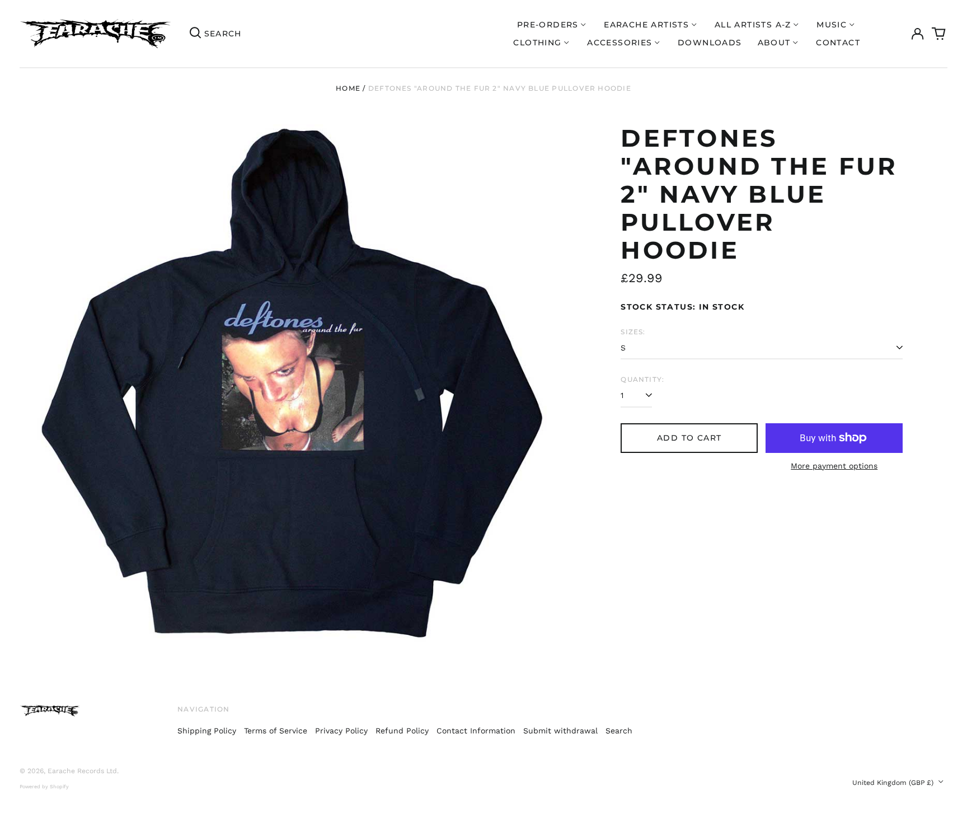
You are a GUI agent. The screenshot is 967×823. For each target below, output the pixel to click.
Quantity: (642, 379)
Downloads (710, 43)
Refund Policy (402, 730)
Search (618, 730)
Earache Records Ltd (82, 771)
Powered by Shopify (44, 786)
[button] (939, 34)
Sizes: (633, 332)
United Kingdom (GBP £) (894, 783)
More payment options (834, 465)
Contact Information (475, 730)
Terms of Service (275, 730)
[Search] (195, 34)
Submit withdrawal (560, 730)
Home (348, 88)
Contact (838, 43)
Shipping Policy (206, 730)
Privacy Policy (341, 730)
